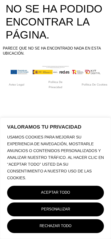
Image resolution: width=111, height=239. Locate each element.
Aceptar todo (55, 193)
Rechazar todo (55, 226)
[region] (55, 178)
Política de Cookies (94, 84)
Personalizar (55, 209)
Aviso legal (16, 84)
